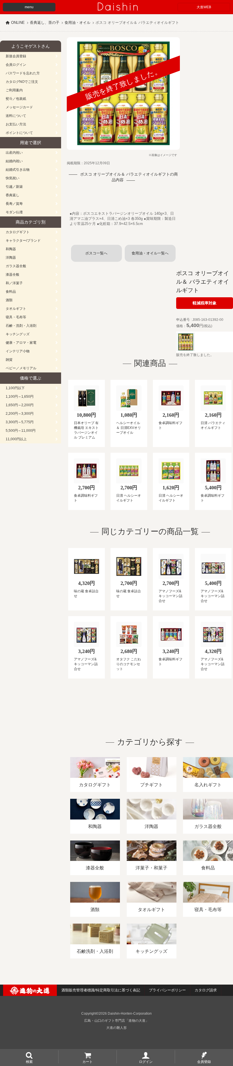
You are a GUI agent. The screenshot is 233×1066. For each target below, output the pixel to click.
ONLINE (18, 22)
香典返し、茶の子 (44, 22)
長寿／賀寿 (14, 204)
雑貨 (9, 360)
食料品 (11, 292)
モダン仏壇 (14, 212)
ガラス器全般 (16, 266)
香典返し (12, 195)
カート (87, 1061)
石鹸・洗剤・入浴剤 (21, 326)
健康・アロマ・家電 (21, 343)
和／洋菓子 (14, 283)
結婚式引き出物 (18, 170)
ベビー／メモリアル (21, 368)
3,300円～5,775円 (20, 422)
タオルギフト (16, 309)
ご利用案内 (14, 90)
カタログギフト (18, 232)
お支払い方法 (16, 124)
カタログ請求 (206, 990)
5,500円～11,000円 (21, 431)
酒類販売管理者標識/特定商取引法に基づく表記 (100, 990)
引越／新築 (14, 187)
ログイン (146, 1061)
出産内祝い (14, 153)
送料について (16, 116)
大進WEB (204, 7)
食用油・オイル (77, 22)
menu (29, 7)
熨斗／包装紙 (16, 99)
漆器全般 (12, 275)
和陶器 (11, 249)
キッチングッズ (18, 334)
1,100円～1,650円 (20, 397)
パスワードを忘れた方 (23, 73)
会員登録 (204, 1061)
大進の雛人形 (116, 1028)
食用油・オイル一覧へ (150, 253)
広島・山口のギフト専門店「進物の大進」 (116, 1021)
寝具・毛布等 (16, 317)
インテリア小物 (18, 351)
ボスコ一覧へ (96, 253)
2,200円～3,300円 (20, 414)
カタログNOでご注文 (22, 82)
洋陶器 (11, 258)
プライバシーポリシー (167, 990)
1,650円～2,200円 (20, 405)
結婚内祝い (14, 161)
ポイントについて (19, 133)
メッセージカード (19, 107)
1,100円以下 (15, 388)
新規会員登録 (16, 56)
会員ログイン (16, 65)
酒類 (9, 300)
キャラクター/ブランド (23, 241)
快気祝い (12, 178)
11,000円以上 (16, 439)
